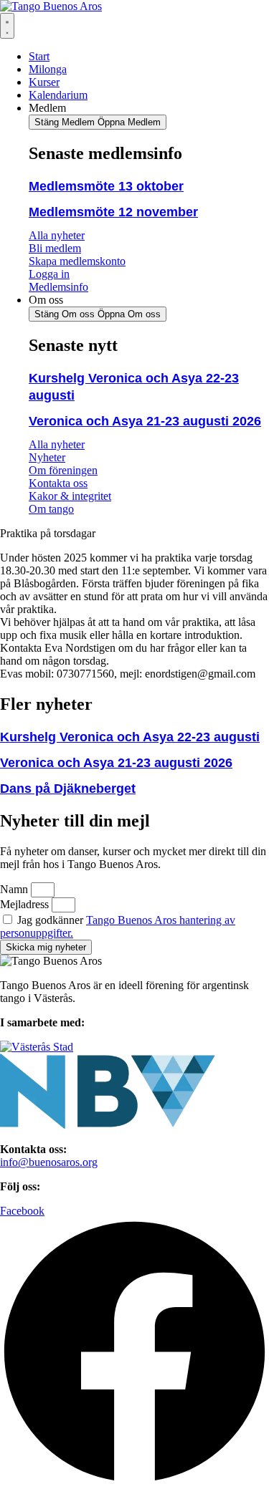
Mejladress (26, 904)
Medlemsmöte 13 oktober (106, 186)
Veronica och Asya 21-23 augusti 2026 (145, 421)
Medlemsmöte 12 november (113, 212)
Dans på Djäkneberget (68, 788)
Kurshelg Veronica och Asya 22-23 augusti (130, 737)
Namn (15, 889)
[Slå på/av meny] (7, 26)
